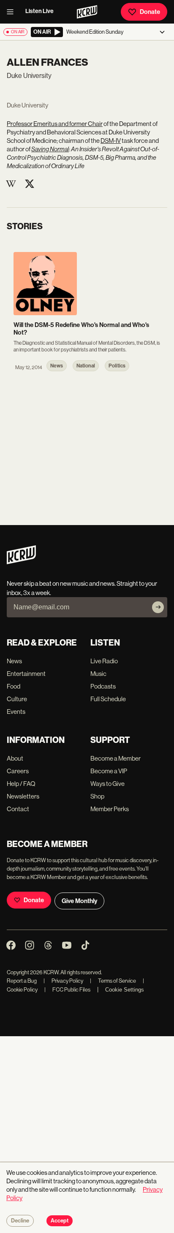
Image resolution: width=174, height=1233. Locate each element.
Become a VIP (108, 771)
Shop (97, 796)
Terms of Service (113, 981)
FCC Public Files (67, 989)
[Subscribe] (158, 607)
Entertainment (26, 673)
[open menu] (12, 12)
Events (16, 711)
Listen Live (39, 11)
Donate (150, 12)
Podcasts (103, 686)
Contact (18, 808)
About (15, 758)
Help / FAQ (21, 783)
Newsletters (23, 796)
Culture (17, 698)
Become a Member (115, 758)
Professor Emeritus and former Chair (55, 123)
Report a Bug (22, 981)
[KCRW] (21, 562)
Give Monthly (79, 901)
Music (98, 673)
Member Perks (109, 808)
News (14, 661)
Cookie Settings (124, 989)
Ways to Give (107, 783)
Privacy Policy (63, 981)
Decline (20, 1220)
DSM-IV (111, 140)
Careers (18, 771)
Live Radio (104, 661)
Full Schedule (108, 698)
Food (13, 686)
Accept (59, 1220)
